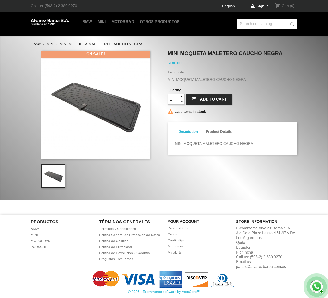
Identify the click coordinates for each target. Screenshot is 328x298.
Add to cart (209, 99)
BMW (87, 22)
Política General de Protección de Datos (129, 235)
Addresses (176, 246)
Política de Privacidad (115, 247)
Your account (183, 222)
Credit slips (176, 240)
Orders (173, 234)
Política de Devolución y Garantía (124, 253)
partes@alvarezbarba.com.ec (261, 267)
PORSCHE (39, 247)
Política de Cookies (113, 241)
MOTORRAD (122, 22)
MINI (102, 22)
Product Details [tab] (219, 131)
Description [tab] (188, 131)
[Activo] (316, 286)
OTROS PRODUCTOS (160, 22)
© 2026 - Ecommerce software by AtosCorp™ (164, 292)
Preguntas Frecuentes (116, 259)
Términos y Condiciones (117, 229)
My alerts (175, 252)
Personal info (178, 228)
